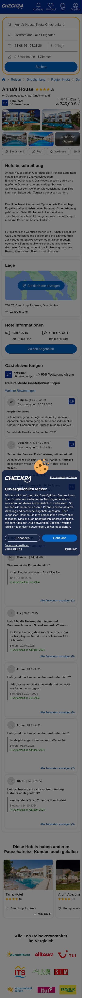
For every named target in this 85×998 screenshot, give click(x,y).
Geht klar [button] (59, 538)
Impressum (71, 548)
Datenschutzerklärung (17, 545)
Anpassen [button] (22, 538)
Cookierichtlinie (13, 548)
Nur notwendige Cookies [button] (63, 477)
